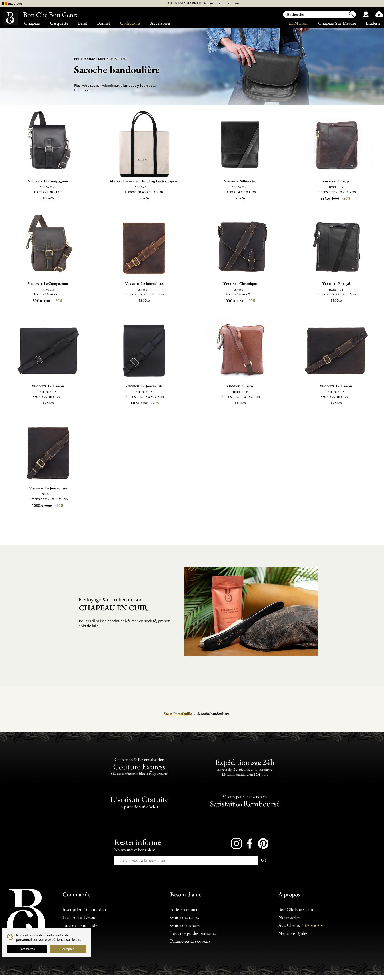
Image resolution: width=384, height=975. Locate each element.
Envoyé (336, 181)
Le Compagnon (48, 181)
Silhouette (240, 181)
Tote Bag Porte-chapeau (144, 181)
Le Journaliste (144, 283)
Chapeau (32, 23)
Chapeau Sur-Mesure (337, 23)
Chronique (240, 283)
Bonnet (103, 23)
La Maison (298, 23)
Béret (82, 23)
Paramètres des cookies (190, 941)
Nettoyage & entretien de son (113, 605)
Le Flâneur (48, 385)
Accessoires (160, 23)
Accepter (68, 949)
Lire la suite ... (84, 90)
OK (263, 860)
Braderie (373, 23)
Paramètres (27, 949)
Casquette (59, 23)
